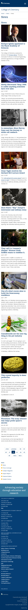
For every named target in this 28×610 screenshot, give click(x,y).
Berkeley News (5, 575)
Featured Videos (7, 476)
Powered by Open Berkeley (20, 597)
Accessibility (23, 599)
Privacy (24, 603)
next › (15, 455)
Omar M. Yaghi (5, 180)
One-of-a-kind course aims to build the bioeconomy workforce (13, 293)
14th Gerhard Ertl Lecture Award (13, 178)
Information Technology (7, 561)
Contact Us (4, 554)
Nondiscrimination (22, 601)
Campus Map (4, 581)
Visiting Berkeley (6, 583)
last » (21, 455)
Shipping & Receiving (6, 565)
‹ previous (14, 449)
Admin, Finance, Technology (8, 548)
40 (6, 452)
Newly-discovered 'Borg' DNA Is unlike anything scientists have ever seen (13, 86)
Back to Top (24, 608)
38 (21, 449)
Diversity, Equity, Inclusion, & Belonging (11, 556)
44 (21, 452)
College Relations (5, 552)
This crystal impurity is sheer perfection (13, 376)
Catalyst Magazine (8, 470)
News (7, 13)
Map (2, 508)
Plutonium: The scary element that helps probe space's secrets (14, 420)
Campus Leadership (6, 577)
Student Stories (7, 479)
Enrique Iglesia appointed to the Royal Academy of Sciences (13, 45)
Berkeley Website (6, 573)
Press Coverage (7, 468)
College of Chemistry (10, 9)
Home (2, 13)
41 (10, 452)
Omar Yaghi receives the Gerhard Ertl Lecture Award (13, 172)
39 (24, 449)
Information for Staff (6, 559)
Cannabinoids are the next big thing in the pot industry (14, 334)
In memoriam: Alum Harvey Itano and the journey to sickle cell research (13, 130)
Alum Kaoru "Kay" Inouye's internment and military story (13, 208)
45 (25, 452)
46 (10, 456)
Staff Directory (5, 567)
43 (17, 452)
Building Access (5, 550)
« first (8, 449)
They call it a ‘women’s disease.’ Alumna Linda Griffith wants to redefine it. (13, 250)
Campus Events (5, 579)
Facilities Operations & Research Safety (11, 557)
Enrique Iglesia (13, 55)
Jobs (2, 563)
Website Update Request (7, 569)
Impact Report (7, 473)
